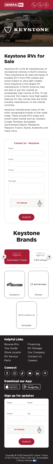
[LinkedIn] (37, 373)
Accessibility (42, 458)
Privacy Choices (25, 460)
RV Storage (35, 348)
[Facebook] (7, 373)
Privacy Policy (19, 458)
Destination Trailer (17, 260)
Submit (26, 217)
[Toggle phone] (34, 4)
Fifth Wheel (40, 260)
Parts (7, 360)
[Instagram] (14, 373)
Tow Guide (11, 348)
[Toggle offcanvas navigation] (46, 4)
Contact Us (35, 356)
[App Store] (12, 386)
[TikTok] (22, 373)
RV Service (11, 356)
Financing (34, 344)
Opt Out (31, 458)
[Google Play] (31, 386)
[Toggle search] (40, 4)
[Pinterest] (45, 373)
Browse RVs (11, 344)
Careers (32, 360)
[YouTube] (30, 373)
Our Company (36, 352)
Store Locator (12, 352)
